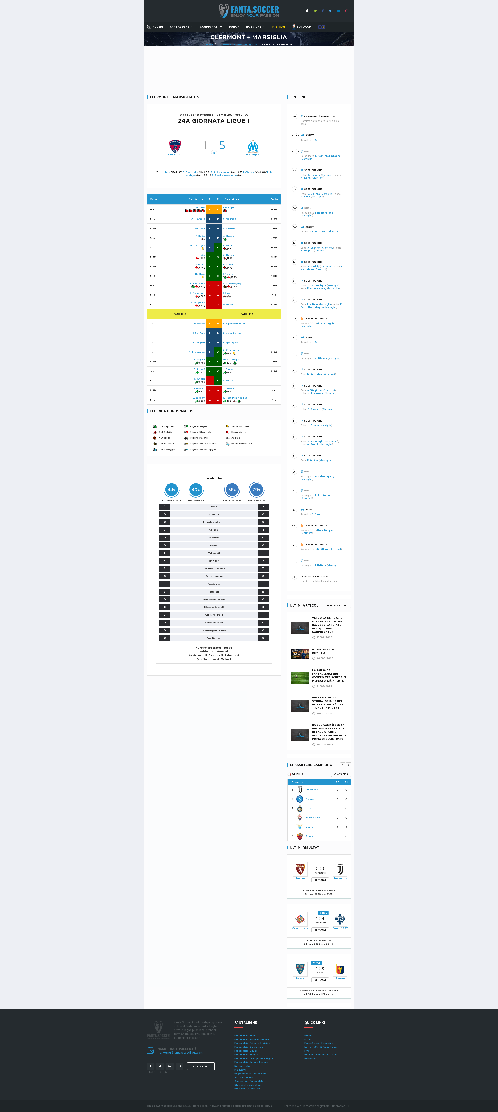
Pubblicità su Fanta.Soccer (321, 1054)
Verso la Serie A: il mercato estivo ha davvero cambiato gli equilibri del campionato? (327, 625)
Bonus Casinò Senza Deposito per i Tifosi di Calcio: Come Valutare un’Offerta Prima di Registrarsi (329, 732)
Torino (300, 878)
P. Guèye (228, 264)
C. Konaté (199, 369)
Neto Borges (197, 245)
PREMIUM (310, 1058)
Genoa (340, 978)
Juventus (312, 789)
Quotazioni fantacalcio (249, 1081)
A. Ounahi (229, 255)
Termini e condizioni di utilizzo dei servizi (247, 1106)
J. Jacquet (199, 342)
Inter (309, 808)
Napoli (310, 799)
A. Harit (227, 245)
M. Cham (200, 274)
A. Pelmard (198, 219)
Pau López (229, 207)
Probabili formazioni (247, 1088)
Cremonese (300, 928)
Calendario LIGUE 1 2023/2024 (237, 44)
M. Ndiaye (199, 323)
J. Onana (228, 369)
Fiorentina (313, 817)
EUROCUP (303, 27)
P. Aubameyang (220, 172)
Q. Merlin (228, 304)
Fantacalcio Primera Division (252, 1043)
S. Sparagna (230, 342)
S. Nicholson (197, 293)
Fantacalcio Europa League (251, 1062)
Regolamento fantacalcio (250, 1073)
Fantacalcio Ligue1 (245, 1051)
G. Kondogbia (231, 350)
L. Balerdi (229, 228)
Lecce (300, 978)
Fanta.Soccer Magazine (318, 1043)
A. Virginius (198, 302)
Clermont (175, 155)
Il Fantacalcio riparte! (324, 651)
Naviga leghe (242, 1066)
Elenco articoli (337, 605)
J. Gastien (199, 264)
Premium (278, 27)
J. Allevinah (198, 388)
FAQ (306, 1051)
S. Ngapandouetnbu (235, 323)
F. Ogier (200, 236)
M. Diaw (200, 207)
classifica (341, 774)
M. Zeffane (198, 333)
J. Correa (228, 388)
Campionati (209, 27)
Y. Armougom (197, 352)
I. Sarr (226, 293)
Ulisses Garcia (232, 333)
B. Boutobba (190, 172)
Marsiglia (253, 155)
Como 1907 (340, 928)
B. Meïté (228, 380)
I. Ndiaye (165, 172)
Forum (234, 27)
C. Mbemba (229, 219)
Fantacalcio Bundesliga (248, 1047)
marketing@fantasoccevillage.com (180, 1052)
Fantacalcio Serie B (246, 1054)
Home (209, 44)
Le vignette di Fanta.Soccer (321, 1047)
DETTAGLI (320, 880)
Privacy (215, 1106)
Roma (309, 836)
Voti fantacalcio (244, 1077)
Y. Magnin (199, 359)
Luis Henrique (231, 359)
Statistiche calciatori (247, 1085)
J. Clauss (248, 172)
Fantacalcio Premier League (251, 1039)
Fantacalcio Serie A (246, 1035)
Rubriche (253, 27)
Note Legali (200, 1106)
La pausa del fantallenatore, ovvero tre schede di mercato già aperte (329, 675)
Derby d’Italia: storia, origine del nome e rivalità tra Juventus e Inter (327, 703)
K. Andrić (199, 379)
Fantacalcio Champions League (253, 1058)
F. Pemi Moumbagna (224, 175)
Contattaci (201, 1066)
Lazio (309, 827)
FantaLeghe (179, 27)
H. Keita (200, 255)
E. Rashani (199, 398)
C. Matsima (198, 228)
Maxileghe (240, 1070)
